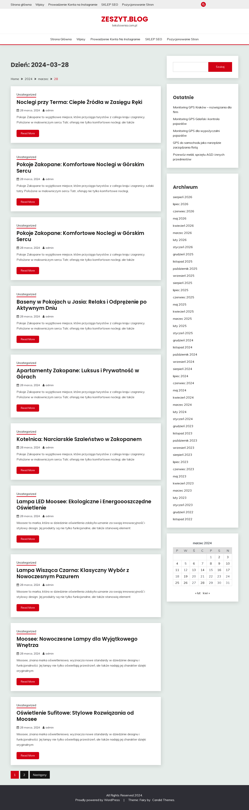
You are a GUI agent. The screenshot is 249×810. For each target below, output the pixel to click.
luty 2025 (180, 326)
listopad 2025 (182, 261)
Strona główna (21, 4)
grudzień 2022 (183, 512)
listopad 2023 (182, 433)
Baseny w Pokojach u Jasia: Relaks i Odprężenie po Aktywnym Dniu (82, 305)
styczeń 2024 (183, 419)
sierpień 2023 (182, 455)
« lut (198, 593)
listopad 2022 (182, 519)
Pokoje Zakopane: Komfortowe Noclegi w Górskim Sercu (80, 167)
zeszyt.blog (124, 19)
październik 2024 (185, 354)
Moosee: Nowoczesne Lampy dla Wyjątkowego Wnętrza (77, 642)
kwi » (206, 593)
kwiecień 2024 (183, 397)
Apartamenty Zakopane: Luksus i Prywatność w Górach (78, 373)
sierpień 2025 (182, 283)
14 (202, 570)
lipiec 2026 (180, 204)
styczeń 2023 (183, 505)
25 (177, 583)
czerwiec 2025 (183, 297)
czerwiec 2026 (183, 211)
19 (186, 576)
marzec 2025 (182, 319)
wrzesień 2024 (183, 362)
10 (228, 563)
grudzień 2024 (183, 340)
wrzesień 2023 (183, 448)
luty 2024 (180, 412)
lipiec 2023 (180, 462)
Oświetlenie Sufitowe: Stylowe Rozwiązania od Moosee (75, 716)
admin (50, 110)
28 (202, 583)
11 (177, 570)
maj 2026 (179, 218)
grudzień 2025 (183, 254)
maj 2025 (179, 304)
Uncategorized (26, 94)
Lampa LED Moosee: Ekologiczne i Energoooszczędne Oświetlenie (84, 504)
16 (219, 570)
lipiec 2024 (180, 376)
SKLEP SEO (109, 4)
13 (194, 570)
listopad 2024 (182, 347)
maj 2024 (179, 390)
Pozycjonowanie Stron (138, 4)
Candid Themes (163, 800)
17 (228, 570)
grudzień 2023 (183, 426)
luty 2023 (180, 498)
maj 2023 (179, 476)
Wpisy (39, 4)
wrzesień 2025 (183, 276)
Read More (28, 133)
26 (186, 583)
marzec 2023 (182, 490)
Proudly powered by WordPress (98, 800)
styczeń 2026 (183, 247)
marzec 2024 (182, 405)
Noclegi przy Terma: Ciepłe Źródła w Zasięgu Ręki (79, 102)
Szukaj (220, 67)
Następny (40, 775)
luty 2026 (180, 240)
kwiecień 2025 (183, 311)
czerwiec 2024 (183, 383)
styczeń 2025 (183, 333)
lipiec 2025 (180, 290)
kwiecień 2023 (183, 483)
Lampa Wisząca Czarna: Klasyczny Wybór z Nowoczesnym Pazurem (73, 573)
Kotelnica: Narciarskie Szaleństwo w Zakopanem (79, 439)
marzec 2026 (182, 233)
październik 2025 (185, 269)
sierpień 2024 (182, 369)
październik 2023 (185, 440)
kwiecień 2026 (183, 226)
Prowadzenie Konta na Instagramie (72, 4)
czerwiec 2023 (183, 469)
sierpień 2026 (182, 197)
